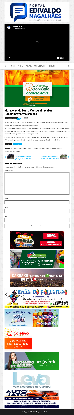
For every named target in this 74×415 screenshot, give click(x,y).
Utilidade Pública (40, 66)
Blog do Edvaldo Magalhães (18, 148)
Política (29, 66)
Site (6, 216)
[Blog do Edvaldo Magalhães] (5, 66)
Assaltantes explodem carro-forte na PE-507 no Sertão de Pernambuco (23, 158)
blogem (26, 118)
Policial (20, 66)
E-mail (7, 207)
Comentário (9, 170)
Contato (52, 66)
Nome (7, 198)
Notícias (12, 66)
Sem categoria (17, 144)
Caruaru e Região (33, 148)
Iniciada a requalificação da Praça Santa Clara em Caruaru (50, 157)
